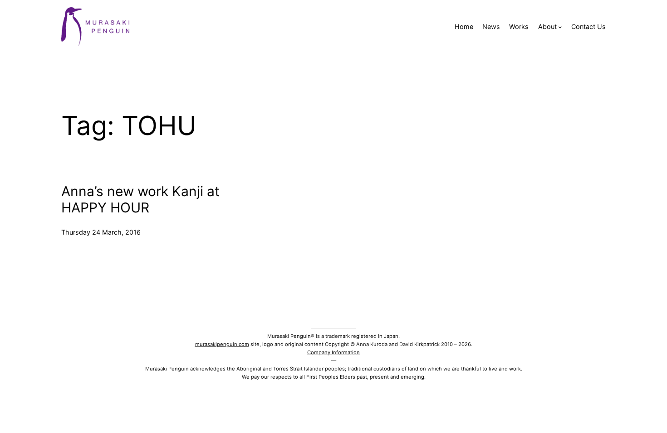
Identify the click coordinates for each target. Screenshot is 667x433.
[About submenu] (560, 27)
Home (464, 26)
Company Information (333, 352)
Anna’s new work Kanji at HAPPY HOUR (140, 199)
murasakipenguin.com (222, 344)
